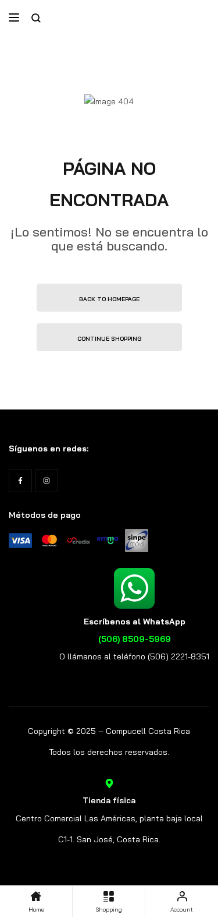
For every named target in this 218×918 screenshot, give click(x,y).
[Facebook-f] (20, 480)
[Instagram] (46, 480)
